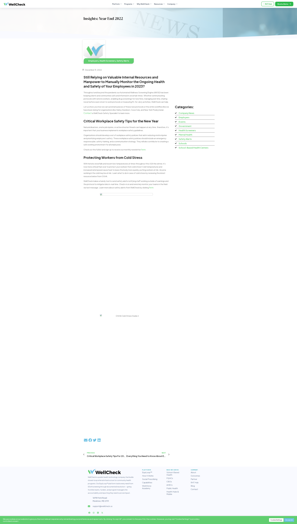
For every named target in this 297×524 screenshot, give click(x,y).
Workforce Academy (146, 487)
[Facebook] (89, 512)
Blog (193, 486)
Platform (116, 4)
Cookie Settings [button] (276, 520)
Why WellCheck (143, 4)
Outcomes (195, 476)
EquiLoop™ (147, 472)
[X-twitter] (102, 512)
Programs (128, 4)
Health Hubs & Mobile (172, 492)
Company (171, 4)
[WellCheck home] (14, 4)
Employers (93, 61)
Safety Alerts (123, 61)
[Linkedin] (97, 512)
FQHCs (169, 478)
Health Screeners (108, 61)
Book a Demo (283, 4)
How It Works (147, 476)
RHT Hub (268, 4)
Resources (158, 4)
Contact (194, 489)
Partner (194, 479)
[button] (86, 440)
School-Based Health (172, 473)
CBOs (169, 481)
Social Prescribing (149, 479)
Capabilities (147, 482)
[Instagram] (93, 512)
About (193, 472)
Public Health (172, 488)
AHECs (169, 485)
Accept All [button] (289, 520)
